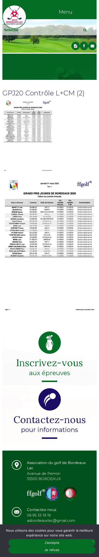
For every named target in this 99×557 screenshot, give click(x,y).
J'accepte (51, 543)
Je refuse (51, 550)
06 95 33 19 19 (39, 515)
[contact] (92, 46)
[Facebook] (84, 46)
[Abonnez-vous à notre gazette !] (75, 46)
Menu (65, 12)
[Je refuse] (93, 540)
